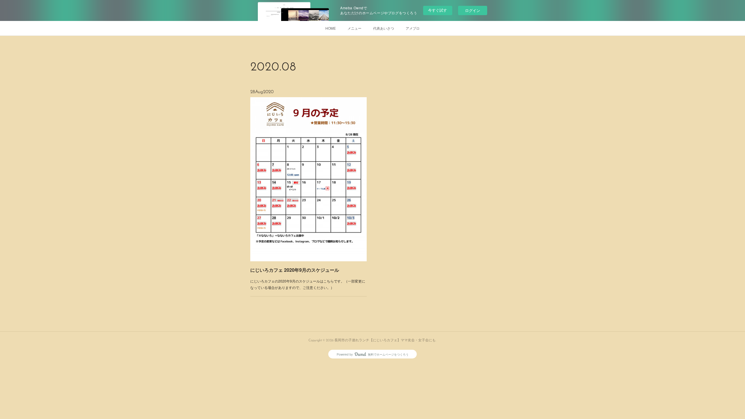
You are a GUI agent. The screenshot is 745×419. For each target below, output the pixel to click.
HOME (330, 28)
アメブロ (413, 28)
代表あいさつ (383, 28)
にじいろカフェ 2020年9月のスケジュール (294, 270)
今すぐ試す (437, 10)
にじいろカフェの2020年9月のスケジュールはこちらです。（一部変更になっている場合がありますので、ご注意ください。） (307, 284)
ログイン (472, 10)
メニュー (354, 28)
